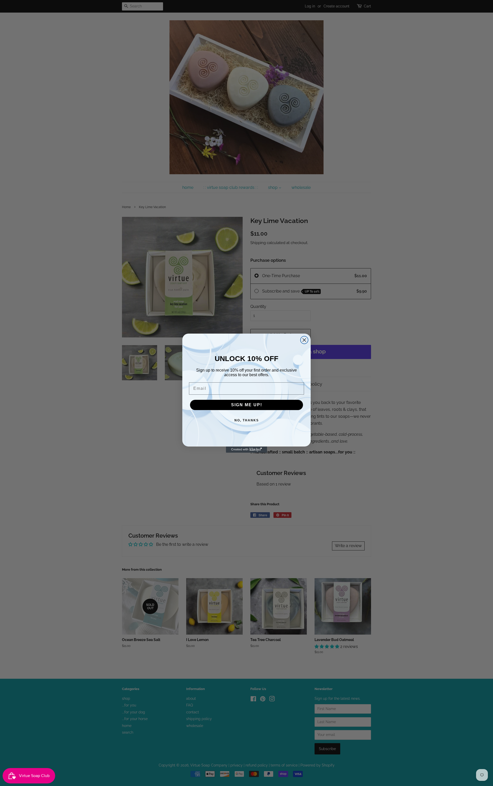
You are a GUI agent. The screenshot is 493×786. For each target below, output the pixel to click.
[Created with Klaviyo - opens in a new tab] (246, 450)
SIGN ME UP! (246, 405)
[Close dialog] (304, 340)
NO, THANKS (246, 420)
